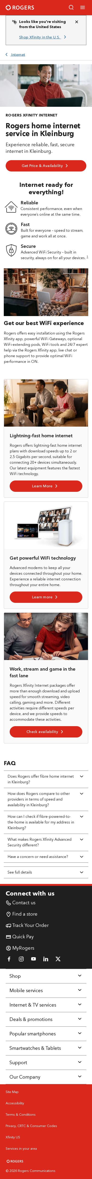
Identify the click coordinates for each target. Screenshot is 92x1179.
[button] (71, 7)
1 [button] (87, 256)
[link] (43, 37)
